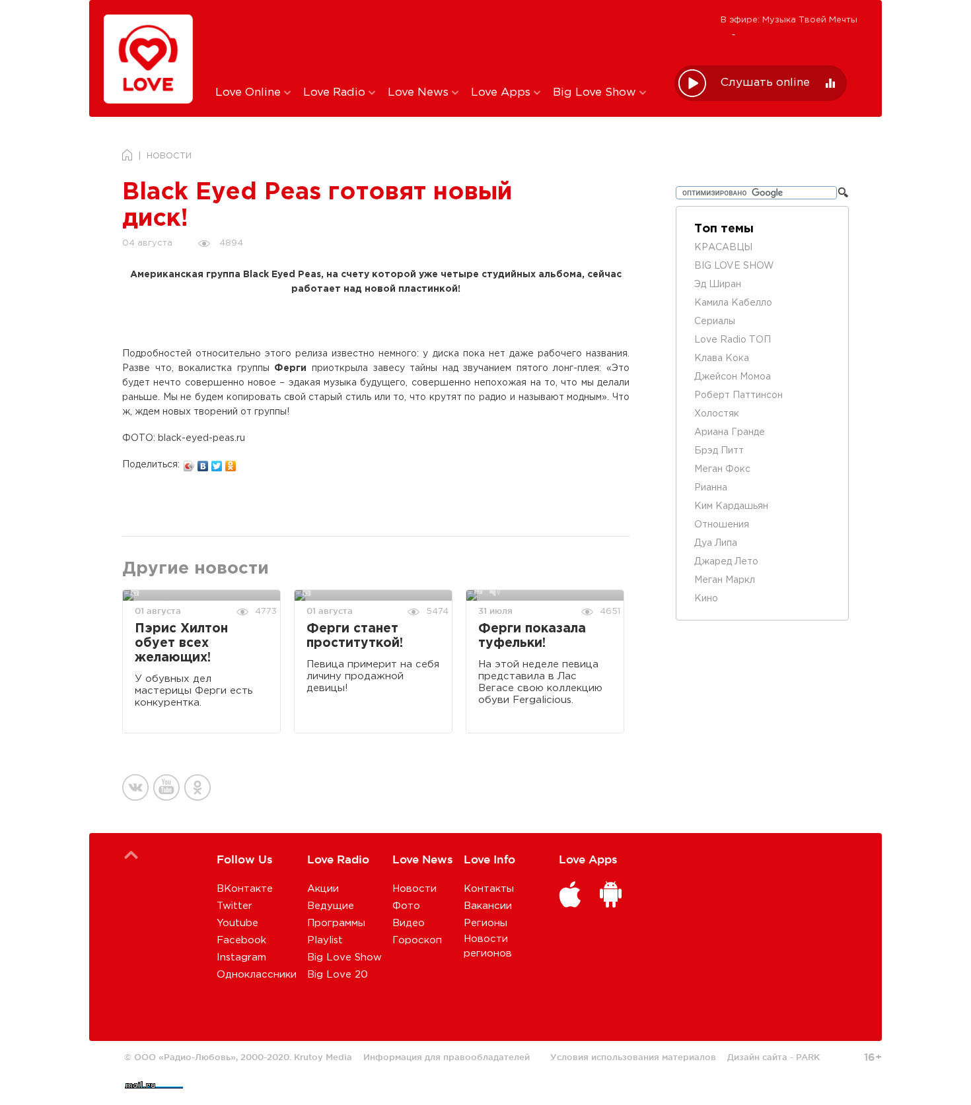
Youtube (237, 923)
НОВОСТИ (169, 156)
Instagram (241, 957)
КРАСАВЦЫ (723, 247)
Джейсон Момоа (732, 377)
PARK (808, 1056)
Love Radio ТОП (732, 340)
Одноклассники (257, 974)
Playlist (325, 940)
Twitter (234, 906)
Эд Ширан (717, 284)
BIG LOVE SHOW (734, 266)
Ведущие (330, 906)
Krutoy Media (323, 1056)
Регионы (485, 923)
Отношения (721, 525)
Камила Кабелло (733, 303)
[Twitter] (217, 462)
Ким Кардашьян (731, 506)
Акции (323, 889)
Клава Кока (721, 358)
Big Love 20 (337, 974)
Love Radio (336, 93)
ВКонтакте (245, 889)
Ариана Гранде (729, 432)
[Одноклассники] (231, 462)
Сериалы (714, 321)
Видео (408, 923)
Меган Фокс (722, 469)
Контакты (489, 889)
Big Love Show (596, 93)
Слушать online (765, 83)
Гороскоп (417, 940)
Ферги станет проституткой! (354, 636)
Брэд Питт (719, 451)
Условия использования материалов (633, 1056)
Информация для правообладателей (446, 1056)
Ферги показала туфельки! (532, 636)
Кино (706, 599)
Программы (336, 923)
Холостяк (716, 414)
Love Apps (502, 93)
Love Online (249, 93)
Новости (414, 889)
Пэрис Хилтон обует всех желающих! (181, 643)
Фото (406, 906)
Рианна (710, 488)
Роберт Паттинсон (738, 395)
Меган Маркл (724, 580)
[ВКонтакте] (203, 462)
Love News (420, 93)
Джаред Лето (726, 562)
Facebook (241, 940)
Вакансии (488, 906)
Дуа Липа (715, 543)
